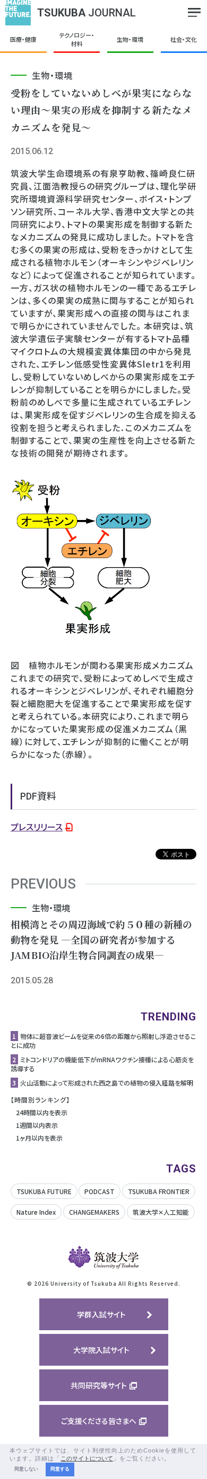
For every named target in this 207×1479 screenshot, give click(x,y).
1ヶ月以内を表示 (39, 1137)
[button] (173, 1459)
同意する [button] (60, 1469)
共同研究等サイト (99, 1385)
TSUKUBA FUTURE (44, 1191)
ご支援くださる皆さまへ (98, 1420)
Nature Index (36, 1211)
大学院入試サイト (101, 1349)
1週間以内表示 (37, 1125)
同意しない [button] (26, 1469)
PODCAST (99, 1191)
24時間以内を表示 (41, 1112)
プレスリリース (37, 826)
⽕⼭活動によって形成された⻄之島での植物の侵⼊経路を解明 (106, 1082)
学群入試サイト (101, 1314)
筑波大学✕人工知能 (161, 1211)
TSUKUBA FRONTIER (158, 1191)
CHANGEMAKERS (94, 1211)
